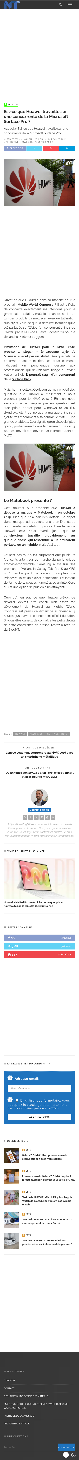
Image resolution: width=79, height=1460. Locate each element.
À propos (9, 1380)
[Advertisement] (39, 52)
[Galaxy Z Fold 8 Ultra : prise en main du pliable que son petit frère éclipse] (11, 1155)
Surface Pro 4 (44, 142)
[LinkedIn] (53, 817)
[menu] (70, 4)
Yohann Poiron (33, 139)
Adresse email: (27, 1079)
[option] (39, 883)
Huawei (14, 142)
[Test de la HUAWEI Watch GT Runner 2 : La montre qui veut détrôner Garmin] (11, 1219)
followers (66, 937)
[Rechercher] (60, 4)
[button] (70, 1455)
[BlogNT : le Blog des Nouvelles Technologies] (12, 4)
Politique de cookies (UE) (19, 1415)
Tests (27, 1150)
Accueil (9, 128)
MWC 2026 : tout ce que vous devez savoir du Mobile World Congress (36, 1406)
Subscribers (64, 954)
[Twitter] (36, 817)
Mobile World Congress (35, 304)
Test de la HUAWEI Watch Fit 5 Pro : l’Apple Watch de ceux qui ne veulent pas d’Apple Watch (47, 1201)
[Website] (25, 817)
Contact (9, 1388)
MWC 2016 (28, 142)
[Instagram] (42, 817)
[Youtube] (47, 817)
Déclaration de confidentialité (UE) (26, 1396)
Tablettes (11, 104)
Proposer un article (17, 1423)
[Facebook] (30, 817)
